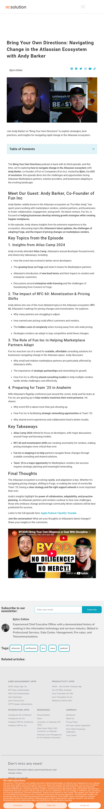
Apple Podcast (49, 513)
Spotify (62, 513)
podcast (64, 648)
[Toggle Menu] (83, 6)
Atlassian (15, 648)
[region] (52, 793)
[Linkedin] (71, 68)
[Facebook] (76, 68)
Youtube (72, 513)
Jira (43, 648)
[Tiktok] (94, 68)
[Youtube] (90, 68)
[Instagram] (85, 68)
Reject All (51, 805)
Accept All (84, 805)
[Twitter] (81, 68)
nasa (52, 648)
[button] (93, 149)
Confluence (31, 648)
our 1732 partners (18, 783)
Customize (17, 805)
